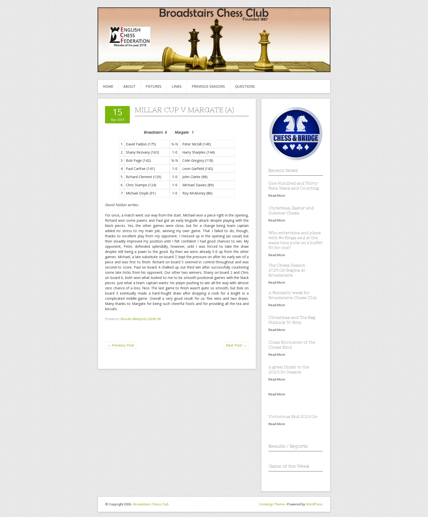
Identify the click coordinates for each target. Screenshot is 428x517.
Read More (276, 195)
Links (177, 86)
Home (108, 86)
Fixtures (153, 86)
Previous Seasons (208, 86)
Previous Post (120, 345)
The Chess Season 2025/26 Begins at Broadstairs (286, 270)
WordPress (314, 504)
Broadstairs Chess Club (151, 504)
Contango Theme (272, 504)
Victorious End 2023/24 (292, 416)
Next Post (236, 345)
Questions (245, 86)
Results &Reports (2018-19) (140, 319)
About (129, 86)
